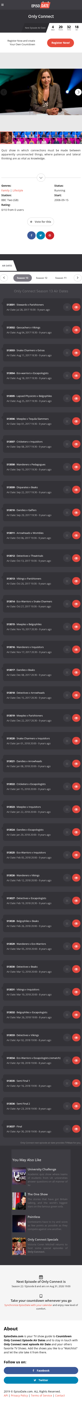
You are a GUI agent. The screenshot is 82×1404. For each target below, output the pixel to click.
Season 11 (61, 277)
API (6, 1395)
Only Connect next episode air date (37, 1142)
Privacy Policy (19, 1395)
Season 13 (22, 277)
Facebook (43, 1370)
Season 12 (41, 277)
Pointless (34, 1217)
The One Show (38, 1194)
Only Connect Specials (43, 1239)
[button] (78, 92)
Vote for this (42, 221)
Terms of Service (41, 1395)
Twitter (43, 1380)
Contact (60, 1395)
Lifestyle (18, 190)
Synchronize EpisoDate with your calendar (28, 1305)
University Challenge (42, 1169)
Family (5, 190)
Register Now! (60, 43)
